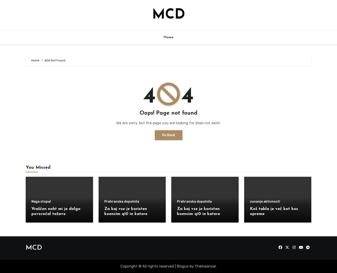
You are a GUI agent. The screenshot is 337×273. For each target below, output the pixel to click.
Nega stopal (41, 201)
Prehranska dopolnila (121, 201)
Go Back (168, 135)
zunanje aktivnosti (265, 201)
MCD (168, 15)
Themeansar (205, 266)
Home (168, 37)
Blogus (183, 266)
